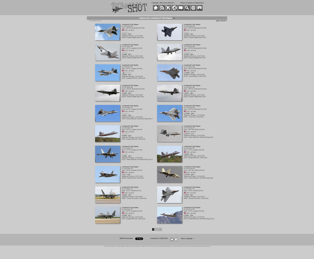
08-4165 (189, 148)
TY (132, 189)
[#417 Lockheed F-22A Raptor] (108, 184)
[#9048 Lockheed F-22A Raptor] (108, 225)
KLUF (186, 76)
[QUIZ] (200, 10)
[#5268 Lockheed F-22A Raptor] (170, 41)
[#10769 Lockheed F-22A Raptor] (170, 184)
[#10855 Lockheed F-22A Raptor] (170, 123)
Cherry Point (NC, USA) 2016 (136, 198)
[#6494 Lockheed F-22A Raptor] (170, 225)
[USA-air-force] (123, 30)
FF (132, 46)
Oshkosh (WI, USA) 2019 (135, 178)
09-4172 (189, 209)
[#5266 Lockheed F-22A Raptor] (108, 102)
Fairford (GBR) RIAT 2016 (135, 58)
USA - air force (129, 30)
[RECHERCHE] (187, 10)
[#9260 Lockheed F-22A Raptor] (108, 204)
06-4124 (189, 168)
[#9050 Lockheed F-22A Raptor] (108, 143)
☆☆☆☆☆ (125, 32)
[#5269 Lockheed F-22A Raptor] (170, 62)
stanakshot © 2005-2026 (159, 238)
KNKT (124, 198)
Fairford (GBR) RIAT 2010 (135, 37)
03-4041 (189, 189)
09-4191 (127, 46)
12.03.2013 (139, 117)
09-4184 (127, 107)
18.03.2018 (201, 74)
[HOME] (156, 10)
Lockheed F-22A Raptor (130, 24)
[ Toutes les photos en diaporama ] (192, 3)
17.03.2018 (201, 115)
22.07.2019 (139, 176)
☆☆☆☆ (186, 32)
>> (160, 229)
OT (194, 128)
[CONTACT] (193, 10)
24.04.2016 (139, 76)
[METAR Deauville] (126, 238)
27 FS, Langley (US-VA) (134, 150)
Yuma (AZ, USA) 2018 (196, 117)
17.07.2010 (139, 36)
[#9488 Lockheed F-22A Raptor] (108, 62)
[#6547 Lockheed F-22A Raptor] (108, 123)
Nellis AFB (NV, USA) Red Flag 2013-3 (139, 119)
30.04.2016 (201, 197)
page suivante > (221, 21)
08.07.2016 (139, 56)
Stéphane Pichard (128, 36)
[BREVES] (162, 10)
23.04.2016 (139, 217)
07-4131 (189, 67)
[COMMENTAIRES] (181, 10)
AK (132, 26)
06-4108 (127, 87)
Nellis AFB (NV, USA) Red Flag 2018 (201, 137)
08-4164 (127, 209)
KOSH (124, 178)
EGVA (124, 37)
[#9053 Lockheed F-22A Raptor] (108, 82)
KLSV (124, 119)
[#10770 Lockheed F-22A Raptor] (170, 143)
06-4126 (127, 26)
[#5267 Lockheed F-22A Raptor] (170, 102)
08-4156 (127, 168)
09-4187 (127, 67)
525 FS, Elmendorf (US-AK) (135, 28)
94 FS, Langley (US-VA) (134, 48)
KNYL (186, 117)
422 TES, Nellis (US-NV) (196, 129)
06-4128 (189, 128)
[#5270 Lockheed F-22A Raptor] (108, 41)
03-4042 (127, 189)
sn (123, 26)
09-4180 (127, 128)
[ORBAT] (168, 10)
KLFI (123, 78)
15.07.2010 (201, 36)
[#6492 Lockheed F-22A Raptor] (108, 164)
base (123, 28)
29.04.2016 (139, 197)
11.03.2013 (201, 217)
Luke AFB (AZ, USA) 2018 (197, 76)
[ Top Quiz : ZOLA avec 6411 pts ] (163, 3)
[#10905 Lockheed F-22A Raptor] (170, 82)
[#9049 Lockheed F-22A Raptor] (170, 164)
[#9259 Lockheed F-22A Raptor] (170, 204)
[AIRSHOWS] (174, 10)
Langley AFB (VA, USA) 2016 (135, 78)
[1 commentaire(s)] (123, 73)
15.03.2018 (201, 135)
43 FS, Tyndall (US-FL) (133, 191)
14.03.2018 (201, 176)
